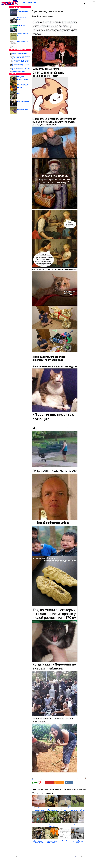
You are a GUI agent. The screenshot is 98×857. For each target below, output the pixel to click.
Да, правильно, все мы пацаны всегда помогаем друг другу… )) (27, 63)
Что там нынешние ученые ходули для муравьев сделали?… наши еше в (29, 67)
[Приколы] (9, 4)
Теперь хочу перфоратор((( (18, 57)
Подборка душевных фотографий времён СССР (77, 841)
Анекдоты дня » (85, 779)
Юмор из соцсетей (64, 840)
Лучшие (46, 6)
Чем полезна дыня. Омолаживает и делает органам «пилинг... (52, 841)
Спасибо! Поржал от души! (18, 71)
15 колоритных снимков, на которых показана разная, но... (51, 825)
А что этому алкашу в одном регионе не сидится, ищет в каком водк (28, 54)
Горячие (41, 6)
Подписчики (32, 2)
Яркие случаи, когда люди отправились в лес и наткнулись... (38, 841)
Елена (87, 778)
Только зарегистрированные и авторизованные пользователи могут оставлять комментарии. (59, 789)
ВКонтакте (70, 782)
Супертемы (13, 73)
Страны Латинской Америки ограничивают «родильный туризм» (39, 809)
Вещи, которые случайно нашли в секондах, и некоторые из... (52, 809)
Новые (34, 6)
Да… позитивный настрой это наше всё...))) (22, 61)
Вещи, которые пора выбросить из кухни (77, 824)
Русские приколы (38, 824)
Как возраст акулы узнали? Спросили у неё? (22, 64)
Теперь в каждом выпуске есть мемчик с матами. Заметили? (26, 58)
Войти (94, 2)
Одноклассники (60, 782)
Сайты (24, 2)
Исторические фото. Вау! (64, 824)
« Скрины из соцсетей (37, 779)
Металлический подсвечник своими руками (65, 809)
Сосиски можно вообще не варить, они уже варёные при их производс (29, 53)
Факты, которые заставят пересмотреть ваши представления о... (77, 809)
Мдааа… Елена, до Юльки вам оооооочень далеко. (24, 65)
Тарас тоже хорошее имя (18, 52)
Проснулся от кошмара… (18, 69)
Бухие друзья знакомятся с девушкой (21, 68)
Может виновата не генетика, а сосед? (21, 56)
